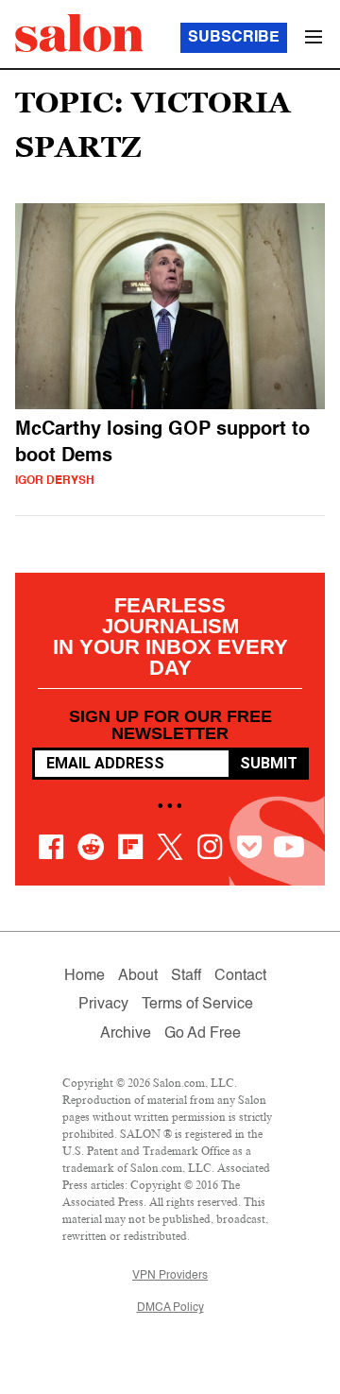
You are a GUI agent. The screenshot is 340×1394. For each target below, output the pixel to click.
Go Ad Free (202, 1033)
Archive (125, 1033)
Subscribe (234, 37)
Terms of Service (197, 1004)
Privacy (103, 1004)
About (138, 976)
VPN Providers (170, 1276)
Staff (186, 976)
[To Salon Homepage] (79, 33)
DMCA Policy (170, 1308)
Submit (269, 763)
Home (84, 976)
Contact (240, 976)
